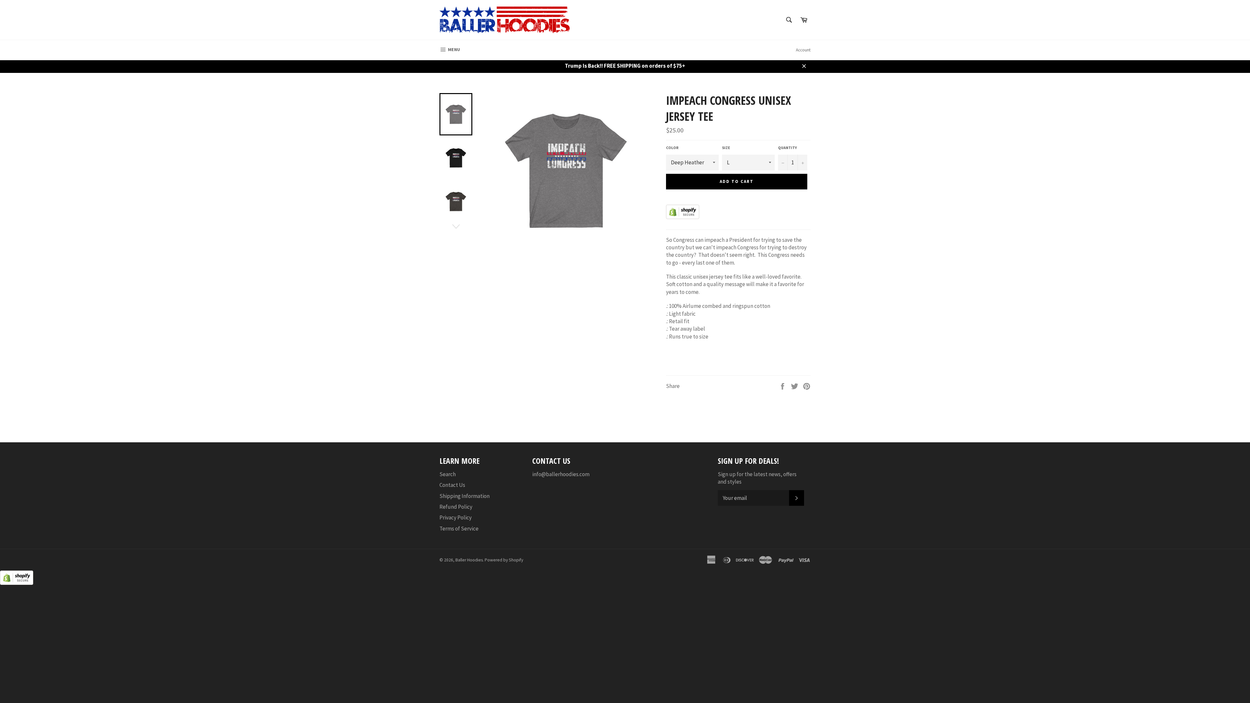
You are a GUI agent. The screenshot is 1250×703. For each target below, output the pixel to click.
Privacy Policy (455, 517)
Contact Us (452, 485)
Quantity (787, 147)
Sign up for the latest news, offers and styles (757, 478)
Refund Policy (455, 506)
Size (726, 147)
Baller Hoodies (469, 560)
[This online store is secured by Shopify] (682, 217)
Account (803, 50)
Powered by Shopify (504, 560)
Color (672, 147)
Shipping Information (464, 496)
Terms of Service (459, 528)
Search (447, 474)
